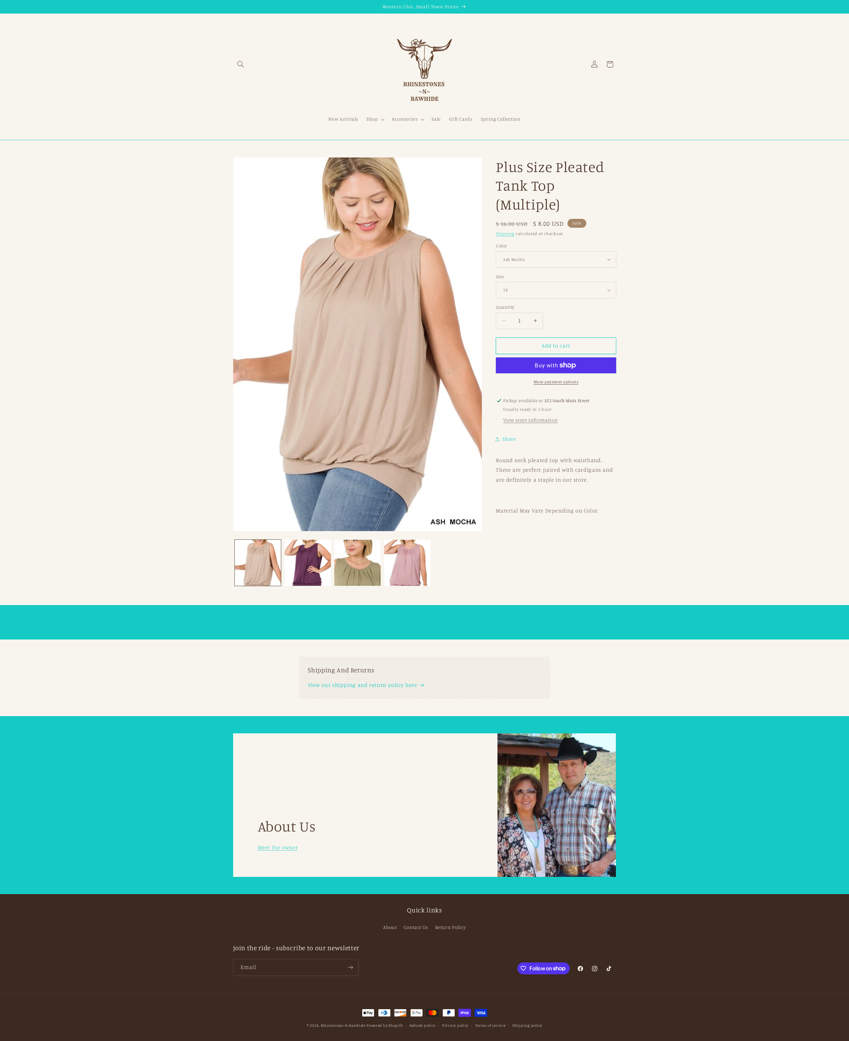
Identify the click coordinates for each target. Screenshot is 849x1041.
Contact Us (416, 927)
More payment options (556, 381)
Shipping (505, 233)
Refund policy (422, 1025)
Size (500, 276)
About (390, 927)
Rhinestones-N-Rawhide (343, 1025)
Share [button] (509, 439)
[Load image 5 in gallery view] (308, 563)
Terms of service (490, 1025)
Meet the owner (277, 847)
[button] (240, 64)
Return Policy (450, 927)
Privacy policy (455, 1025)
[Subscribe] (350, 967)
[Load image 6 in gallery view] (357, 563)
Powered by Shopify (384, 1025)
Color (501, 245)
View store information (530, 420)
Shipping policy (527, 1025)
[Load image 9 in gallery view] (407, 563)
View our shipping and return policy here (362, 685)
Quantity (505, 307)
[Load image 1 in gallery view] (258, 563)
